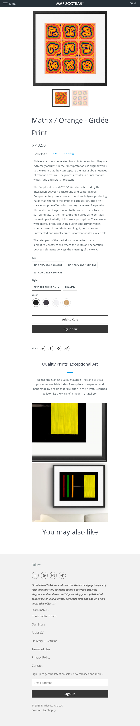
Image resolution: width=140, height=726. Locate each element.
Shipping (69, 153)
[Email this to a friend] (66, 348)
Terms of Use (41, 649)
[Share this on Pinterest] (58, 348)
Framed (70, 287)
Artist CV (38, 633)
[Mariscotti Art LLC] (70, 3)
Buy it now (70, 329)
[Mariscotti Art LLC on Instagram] (54, 575)
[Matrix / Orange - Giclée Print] (70, 48)
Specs (55, 153)
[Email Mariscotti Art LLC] (63, 575)
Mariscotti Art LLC (52, 705)
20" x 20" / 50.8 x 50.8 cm (48, 272)
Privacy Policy (41, 657)
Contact (37, 666)
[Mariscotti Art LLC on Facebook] (36, 575)
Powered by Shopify (44, 710)
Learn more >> (40, 610)
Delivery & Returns (44, 641)
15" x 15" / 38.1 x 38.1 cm (82, 265)
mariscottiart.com (44, 616)
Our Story (38, 624)
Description (41, 153)
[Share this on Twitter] (42, 348)
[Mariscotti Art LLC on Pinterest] (45, 575)
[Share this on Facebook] (50, 348)
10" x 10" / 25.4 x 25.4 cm (48, 265)
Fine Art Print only (46, 287)
